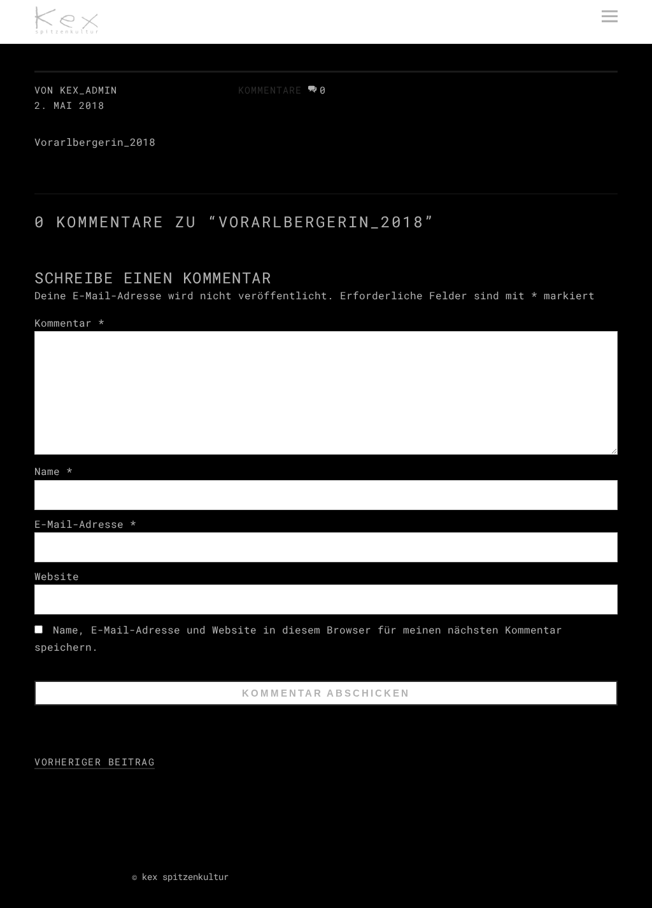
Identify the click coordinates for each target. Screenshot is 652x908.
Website (56, 576)
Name (53, 471)
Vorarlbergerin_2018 (94, 141)
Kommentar (69, 322)
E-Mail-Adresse (85, 523)
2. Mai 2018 (69, 105)
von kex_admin (75, 89)
